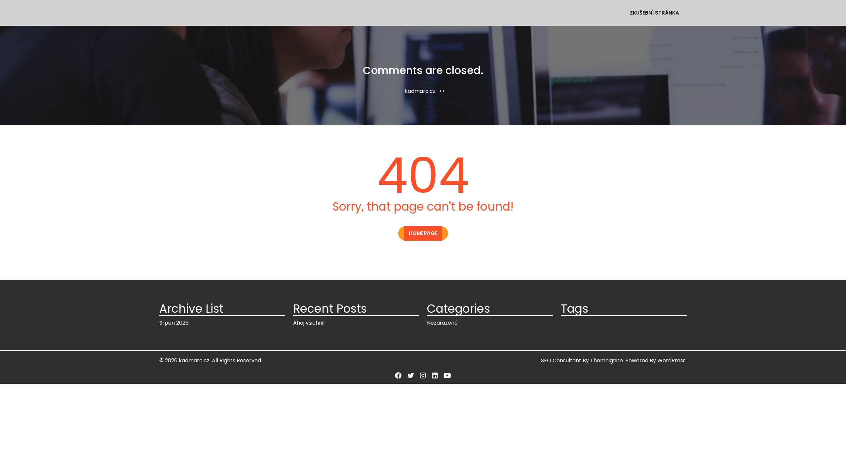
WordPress (671, 360)
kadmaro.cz (420, 91)
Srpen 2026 (174, 323)
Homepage (423, 233)
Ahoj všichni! (309, 323)
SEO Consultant (561, 360)
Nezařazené (442, 323)
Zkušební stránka (654, 12)
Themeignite (606, 360)
